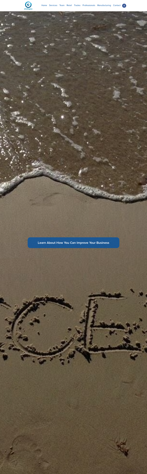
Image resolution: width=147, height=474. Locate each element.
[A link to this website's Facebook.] (124, 6)
